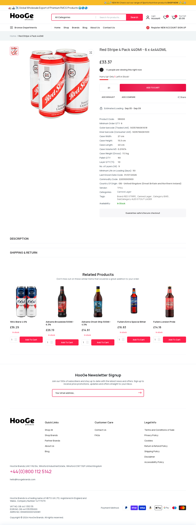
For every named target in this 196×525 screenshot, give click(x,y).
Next (186, 315)
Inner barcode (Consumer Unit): (116, 132)
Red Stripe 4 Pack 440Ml (133, 49)
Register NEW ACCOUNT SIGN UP (168, 28)
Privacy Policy (151, 435)
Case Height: (106, 140)
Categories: (106, 192)
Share (183, 97)
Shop (66, 27)
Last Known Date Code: (112, 175)
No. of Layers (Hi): (109, 166)
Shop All (49, 429)
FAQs (97, 435)
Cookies (148, 440)
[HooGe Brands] (22, 17)
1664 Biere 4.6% (18, 321)
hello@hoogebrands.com (22, 479)
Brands (75, 27)
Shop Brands (51, 435)
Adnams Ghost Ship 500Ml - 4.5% (96, 323)
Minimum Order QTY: (110, 123)
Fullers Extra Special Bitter (131, 321)
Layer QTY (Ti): (107, 162)
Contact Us (109, 27)
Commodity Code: (109, 179)
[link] (40, 288)
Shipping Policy (152, 451)
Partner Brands (52, 440)
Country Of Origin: (109, 183)
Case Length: (106, 145)
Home (57, 27)
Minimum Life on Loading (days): (116, 170)
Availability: (105, 203)
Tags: (103, 196)
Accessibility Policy (154, 462)
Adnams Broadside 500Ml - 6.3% (60, 323)
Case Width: (106, 136)
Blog (85, 27)
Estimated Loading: (114, 108)
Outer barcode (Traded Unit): (115, 127)
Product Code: (107, 119)
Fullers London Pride (164, 321)
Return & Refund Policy (156, 446)
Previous (10, 315)
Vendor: (104, 187)
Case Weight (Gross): (111, 153)
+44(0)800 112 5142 (31, 471)
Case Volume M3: (108, 149)
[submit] (140, 393)
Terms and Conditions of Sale (159, 429)
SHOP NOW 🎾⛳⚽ (176, 2)
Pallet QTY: (105, 157)
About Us (95, 27)
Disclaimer (149, 456)
